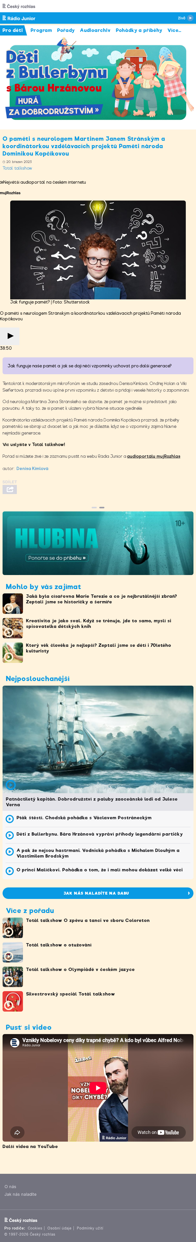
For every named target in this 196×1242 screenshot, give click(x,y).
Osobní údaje (59, 1228)
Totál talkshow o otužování (59, 944)
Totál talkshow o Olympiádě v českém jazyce (80, 969)
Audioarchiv (95, 30)
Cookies (35, 1228)
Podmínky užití (90, 1228)
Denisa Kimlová (32, 468)
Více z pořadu (30, 911)
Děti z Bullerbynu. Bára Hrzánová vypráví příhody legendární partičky (100, 834)
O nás (10, 1186)
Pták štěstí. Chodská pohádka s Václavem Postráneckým (84, 817)
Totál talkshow (17, 168)
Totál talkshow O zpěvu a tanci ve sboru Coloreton (88, 920)
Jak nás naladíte (21, 1194)
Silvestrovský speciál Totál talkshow (70, 994)
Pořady (66, 30)
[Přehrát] (9, 336)
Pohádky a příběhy (139, 30)
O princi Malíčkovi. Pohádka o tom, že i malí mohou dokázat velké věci (100, 869)
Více (174, 30)
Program (41, 30)
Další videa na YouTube (30, 1146)
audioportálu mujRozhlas (153, 456)
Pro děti (13, 30)
